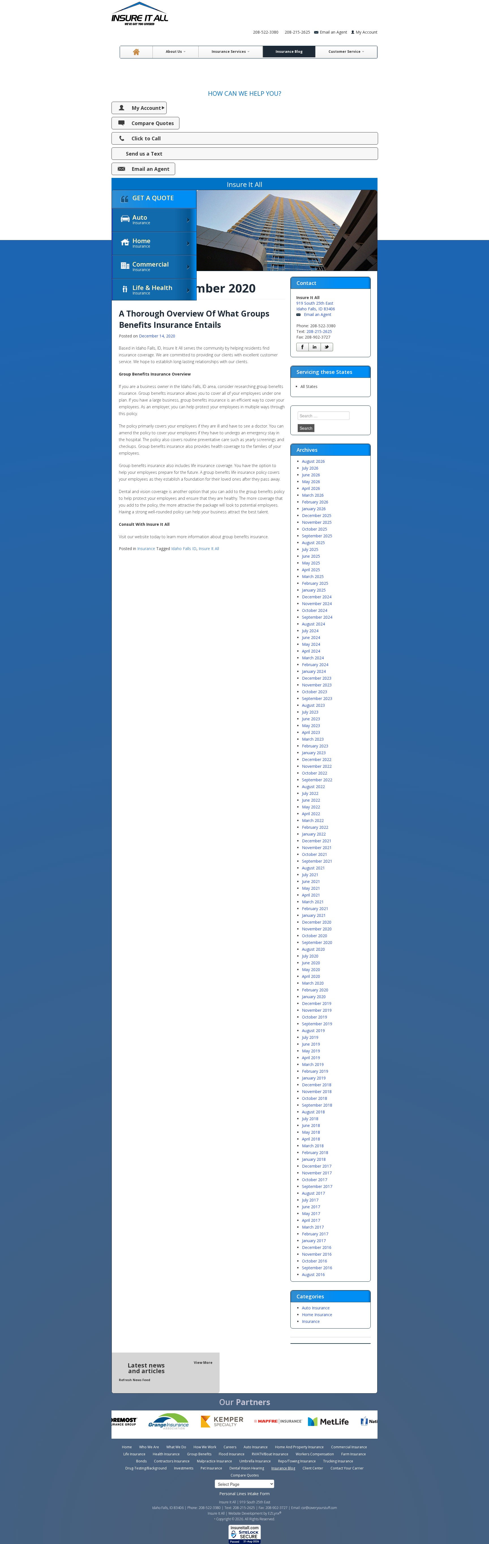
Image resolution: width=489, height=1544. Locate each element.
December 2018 (316, 1084)
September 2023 (317, 698)
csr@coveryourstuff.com (319, 1507)
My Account (367, 32)
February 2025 (315, 583)
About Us (174, 51)
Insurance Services (229, 51)
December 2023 (316, 678)
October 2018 (314, 1098)
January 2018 (314, 1159)
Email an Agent (151, 168)
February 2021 (315, 908)
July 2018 (310, 1118)
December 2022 (316, 759)
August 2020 (313, 949)
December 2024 (316, 596)
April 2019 (311, 1057)
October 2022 (314, 773)
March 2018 (313, 1145)
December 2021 (316, 840)
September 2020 (317, 942)
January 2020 (314, 996)
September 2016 (317, 1267)
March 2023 (313, 739)
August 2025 (313, 542)
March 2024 (313, 657)
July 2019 (310, 1037)
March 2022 (313, 820)
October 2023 (314, 691)
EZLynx (273, 1513)
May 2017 (311, 1213)
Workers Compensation (315, 1454)
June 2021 (311, 881)
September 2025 (317, 535)
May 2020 (311, 969)
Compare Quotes (153, 123)
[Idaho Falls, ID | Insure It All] (139, 12)
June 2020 (311, 962)
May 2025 (311, 563)
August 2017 (313, 1193)
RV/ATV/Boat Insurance (270, 1454)
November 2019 (317, 1010)
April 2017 (311, 1220)
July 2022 (310, 793)
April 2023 (311, 732)
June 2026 (311, 474)
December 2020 (316, 922)
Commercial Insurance (349, 1447)
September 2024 (317, 617)
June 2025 (311, 556)
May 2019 (311, 1051)
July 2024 (310, 630)
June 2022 (311, 800)
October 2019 (314, 1017)
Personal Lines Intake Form (244, 1493)
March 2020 (313, 983)
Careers (230, 1447)
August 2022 (313, 786)
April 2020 (311, 976)
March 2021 (313, 901)
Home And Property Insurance (299, 1447)
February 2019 (315, 1071)
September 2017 (317, 1186)
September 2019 (317, 1023)
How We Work (205, 1447)
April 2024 (311, 651)
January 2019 (314, 1078)
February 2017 (315, 1233)
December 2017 (316, 1166)
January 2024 (314, 671)
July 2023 (310, 712)
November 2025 (317, 522)
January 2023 (314, 752)
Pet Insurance (211, 1468)
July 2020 (310, 956)
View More (203, 1362)
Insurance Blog (289, 51)
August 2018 (313, 1112)
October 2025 (314, 529)
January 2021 (314, 915)
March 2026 (313, 495)
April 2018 (311, 1139)
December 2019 (316, 1003)
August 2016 (313, 1274)
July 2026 (310, 468)
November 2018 (317, 1091)
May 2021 (311, 888)
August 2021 (313, 868)
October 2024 (314, 610)
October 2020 (314, 935)
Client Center (313, 1468)
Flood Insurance (231, 1454)
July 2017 (310, 1200)
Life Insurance (134, 1454)
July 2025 (310, 549)
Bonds (141, 1461)
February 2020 (315, 990)
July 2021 (310, 874)
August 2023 (313, 705)
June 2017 (311, 1206)
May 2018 (311, 1132)
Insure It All (209, 548)
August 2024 (313, 624)
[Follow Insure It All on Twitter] (327, 347)
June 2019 (311, 1044)
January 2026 (314, 508)
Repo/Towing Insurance (297, 1461)
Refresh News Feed (134, 1380)
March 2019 (313, 1064)
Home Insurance (317, 1314)
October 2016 (314, 1261)
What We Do (176, 1447)
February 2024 (315, 664)
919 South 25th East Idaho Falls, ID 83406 (315, 305)
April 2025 (311, 569)
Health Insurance (166, 1454)
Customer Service (345, 51)
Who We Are (149, 1447)
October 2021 (314, 854)
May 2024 (311, 644)
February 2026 (315, 502)
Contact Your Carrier (347, 1468)
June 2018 (311, 1125)
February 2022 (315, 827)
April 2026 (311, 488)
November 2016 (317, 1254)
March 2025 (313, 576)
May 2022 (311, 807)
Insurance (146, 548)
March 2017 (313, 1227)
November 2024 (317, 603)
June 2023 (311, 718)
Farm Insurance (353, 1454)
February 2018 (315, 1152)
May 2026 (311, 481)
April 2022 (311, 813)
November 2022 (317, 766)
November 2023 (317, 685)
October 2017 (314, 1179)
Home (127, 1447)
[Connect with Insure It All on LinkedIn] (314, 347)
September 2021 (317, 861)
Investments (183, 1468)
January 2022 (314, 834)
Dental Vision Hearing (247, 1468)
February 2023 (315, 746)
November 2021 (317, 847)
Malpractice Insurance (214, 1461)
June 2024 (311, 637)
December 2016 (316, 1247)
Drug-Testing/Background (146, 1468)
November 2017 (317, 1173)
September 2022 (317, 779)
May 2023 (311, 725)
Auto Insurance (316, 1307)
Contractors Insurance (172, 1461)
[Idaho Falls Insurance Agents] (136, 52)
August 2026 (313, 461)
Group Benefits (199, 1454)
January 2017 (314, 1240)
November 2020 (317, 929)
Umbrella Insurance (255, 1461)
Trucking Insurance (338, 1461)
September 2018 (317, 1105)
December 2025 (316, 515)
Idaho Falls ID (183, 548)
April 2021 (311, 895)
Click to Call (146, 138)
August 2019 (313, 1030)
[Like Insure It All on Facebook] (302, 347)
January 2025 (314, 590)
